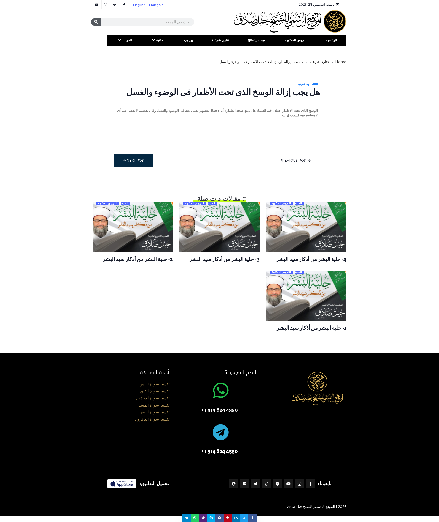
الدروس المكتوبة (296, 40)
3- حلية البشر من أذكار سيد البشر (224, 259)
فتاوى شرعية (220, 40)
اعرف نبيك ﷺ (257, 40)
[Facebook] (310, 483)
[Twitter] (255, 483)
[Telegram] (277, 483)
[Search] (96, 22)
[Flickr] (244, 483)
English (139, 5)
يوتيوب (188, 40)
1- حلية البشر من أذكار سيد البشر (311, 328)
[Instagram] (299, 483)
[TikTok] (266, 483)
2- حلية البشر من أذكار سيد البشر (138, 259)
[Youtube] (288, 483)
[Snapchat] (233, 483)
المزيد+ (127, 40)
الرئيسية (331, 40)
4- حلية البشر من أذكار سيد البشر (311, 259)
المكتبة (160, 40)
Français (159, 5)
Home (340, 62)
